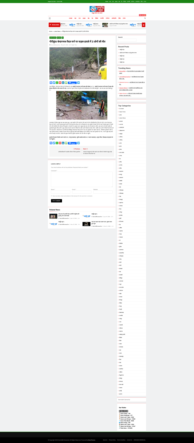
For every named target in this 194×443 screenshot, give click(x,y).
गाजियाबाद (121, 190)
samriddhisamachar (55, 45)
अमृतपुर (120, 133)
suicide (121, 124)
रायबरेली (121, 325)
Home (106, 1)
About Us (105, 440)
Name (53, 189)
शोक (120, 362)
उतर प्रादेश (121, 152)
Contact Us (129, 440)
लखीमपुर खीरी (122, 334)
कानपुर (120, 174)
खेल (119, 1)
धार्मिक (120, 227)
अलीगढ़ (120, 140)
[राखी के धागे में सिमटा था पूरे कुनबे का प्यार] (89, 26)
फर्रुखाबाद (121, 256)
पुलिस (120, 246)
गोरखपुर (121, 199)
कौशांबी (120, 180)
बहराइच (120, 268)
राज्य (113, 1)
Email (74, 189)
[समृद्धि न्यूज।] (72, 25)
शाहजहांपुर (121, 356)
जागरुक (120, 206)
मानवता (120, 297)
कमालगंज (121, 171)
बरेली (120, 262)
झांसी (120, 218)
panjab (121, 121)
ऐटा (120, 159)
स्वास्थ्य (120, 387)
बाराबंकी (120, 275)
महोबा (120, 293)
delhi (120, 115)
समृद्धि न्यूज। (63, 24)
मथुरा (120, 284)
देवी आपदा (59, 37)
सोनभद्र (121, 381)
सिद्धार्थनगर (121, 375)
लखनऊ (121, 331)
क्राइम (116, 1)
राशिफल (121, 328)
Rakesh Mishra (123, 88)
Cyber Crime (122, 111)
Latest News (53, 37)
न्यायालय (121, 237)
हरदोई (120, 391)
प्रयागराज (121, 249)
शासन (120, 353)
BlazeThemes (91, 440)
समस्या (120, 365)
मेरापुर (120, 306)
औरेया (120, 162)
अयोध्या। (121, 137)
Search (120, 37)
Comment (54, 170)
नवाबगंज (121, 231)
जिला (120, 209)
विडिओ (124, 1)
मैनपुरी (120, 309)
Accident (121, 108)
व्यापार (120, 344)
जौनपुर (120, 212)
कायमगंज (121, 177)
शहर (110, 1)
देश (121, 1)
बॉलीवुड (120, 278)
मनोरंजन (132, 1)
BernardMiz (122, 71)
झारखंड (120, 215)
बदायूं (120, 259)
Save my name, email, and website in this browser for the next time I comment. (73, 196)
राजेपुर (120, 318)
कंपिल (120, 168)
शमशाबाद (121, 347)
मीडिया (120, 303)
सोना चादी (121, 384)
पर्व (119, 240)
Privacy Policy (112, 440)
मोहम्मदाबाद (121, 312)
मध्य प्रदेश (121, 287)
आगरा (120, 143)
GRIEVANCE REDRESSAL (140, 440)
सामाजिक (121, 369)
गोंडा (120, 196)
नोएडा (120, 234)
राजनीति (128, 1)
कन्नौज (120, 165)
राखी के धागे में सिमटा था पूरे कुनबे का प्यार (102, 24)
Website (95, 189)
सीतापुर (120, 378)
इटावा (120, 146)
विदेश (142, 1)
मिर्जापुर (120, 300)
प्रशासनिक (121, 253)
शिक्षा (120, 359)
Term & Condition (121, 440)
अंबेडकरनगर (122, 130)
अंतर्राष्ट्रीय (137, 1)
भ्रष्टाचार (121, 281)
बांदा (120, 271)
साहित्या (120, 372)
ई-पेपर (145, 1)
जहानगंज (121, 202)
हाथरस (120, 394)
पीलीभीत (121, 243)
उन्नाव (120, 155)
